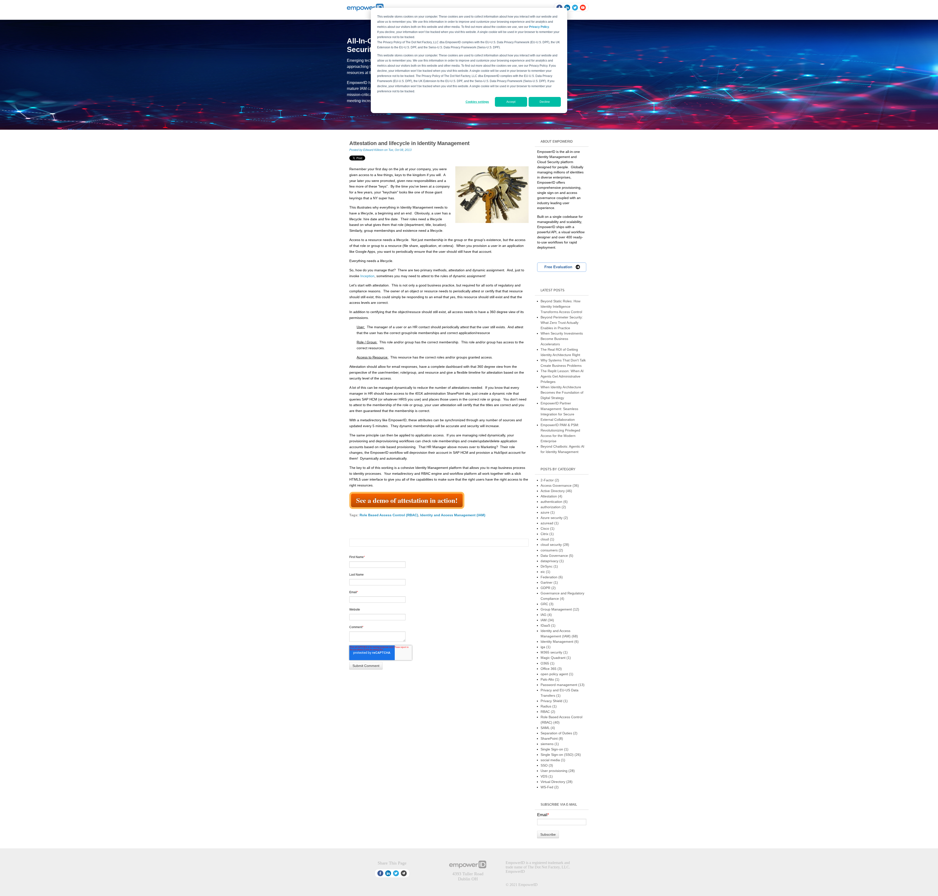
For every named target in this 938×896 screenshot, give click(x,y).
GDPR (548, 588)
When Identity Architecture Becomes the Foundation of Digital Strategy (562, 392)
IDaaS (548, 625)
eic (545, 572)
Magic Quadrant (556, 658)
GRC (547, 604)
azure (548, 512)
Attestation (551, 496)
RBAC (548, 712)
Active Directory (556, 491)
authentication (554, 502)
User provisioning (558, 771)
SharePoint (552, 738)
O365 (547, 663)
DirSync (549, 566)
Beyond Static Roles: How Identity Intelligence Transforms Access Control (561, 306)
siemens (550, 744)
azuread (550, 523)
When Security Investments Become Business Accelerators (562, 338)
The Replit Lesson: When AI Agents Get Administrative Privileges (562, 376)
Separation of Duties (559, 733)
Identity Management (560, 641)
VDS (547, 776)
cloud (547, 539)
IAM (547, 620)
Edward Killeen (373, 149)
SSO (547, 765)
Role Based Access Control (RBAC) (389, 515)
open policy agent (557, 674)
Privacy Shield (554, 701)
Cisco (547, 528)
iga (546, 647)
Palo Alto (550, 679)
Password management (563, 685)
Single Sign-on (554, 749)
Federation (552, 577)
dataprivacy (552, 561)
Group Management (560, 609)
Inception (367, 276)
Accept (510, 102)
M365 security (554, 652)
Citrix (547, 534)
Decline (545, 102)
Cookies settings (477, 102)
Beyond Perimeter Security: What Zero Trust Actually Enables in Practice (562, 322)
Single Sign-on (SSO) (561, 755)
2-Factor (550, 480)
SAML (548, 728)
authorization (553, 507)
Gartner (549, 582)
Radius (549, 706)
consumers (552, 550)
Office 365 (551, 669)
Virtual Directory (557, 782)
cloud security (555, 545)
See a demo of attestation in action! (407, 500)
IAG (546, 615)
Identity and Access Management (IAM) (452, 515)
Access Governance (560, 485)
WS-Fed (550, 787)
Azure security (554, 518)
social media (553, 760)
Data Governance (557, 556)
